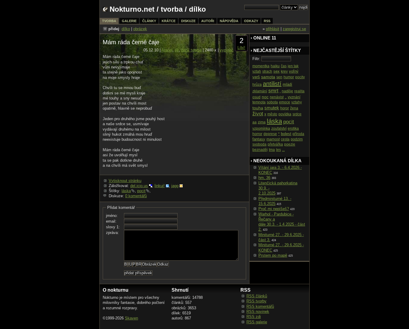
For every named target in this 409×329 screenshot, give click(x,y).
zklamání (259, 91)
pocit (141, 191)
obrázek (140, 29)
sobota (272, 102)
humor (289, 77)
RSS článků (256, 296)
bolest (286, 133)
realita (299, 91)
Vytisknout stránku (125, 180)
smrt (273, 91)
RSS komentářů (260, 306)
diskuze (188, 21)
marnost (273, 139)
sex (276, 71)
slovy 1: (113, 227)
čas (284, 66)
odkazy (251, 21)
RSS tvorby (256, 301)
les (278, 150)
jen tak (293, 66)
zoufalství (279, 128)
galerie (129, 21)
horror (257, 134)
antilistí (272, 83)
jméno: (112, 215)
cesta (285, 139)
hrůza (257, 84)
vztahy (296, 102)
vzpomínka (261, 128)
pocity (300, 77)
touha (257, 107)
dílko (126, 29)
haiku (275, 66)
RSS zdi (253, 316)
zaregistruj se (294, 29)
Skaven (131, 318)
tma (272, 150)
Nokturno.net (132, 9)
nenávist (277, 97)
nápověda (229, 21)
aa (254, 122)
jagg (174, 185)
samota (268, 76)
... (283, 150)
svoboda (259, 144)
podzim (297, 139)
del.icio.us (139, 185)
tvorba (172, 9)
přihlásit (272, 29)
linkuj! (159, 185)
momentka (260, 66)
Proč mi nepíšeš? (273, 208)
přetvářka (275, 144)
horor (284, 108)
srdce (297, 114)
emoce (284, 102)
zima (262, 122)
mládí (287, 84)
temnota (259, 102)
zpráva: (112, 232)
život (257, 114)
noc (265, 96)
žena (294, 108)
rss (267, 21)
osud (256, 97)
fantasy (258, 139)
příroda (298, 134)
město (272, 114)
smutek (271, 107)
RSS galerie (256, 322)
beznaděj (260, 150)
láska (126, 191)
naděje (287, 91)
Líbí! (241, 47)
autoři (207, 21)
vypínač (227, 50)
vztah (256, 71)
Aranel (166, 50)
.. (286, 97)
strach (267, 71)
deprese (270, 134)
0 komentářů (136, 196)
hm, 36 (264, 177)
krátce (168, 21)
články (149, 21)
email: (111, 221)
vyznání (294, 97)
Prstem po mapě (272, 255)
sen (279, 77)
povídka (284, 114)
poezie (289, 144)
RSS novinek (257, 311)
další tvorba (191, 50)
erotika (293, 128)
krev (284, 71)
